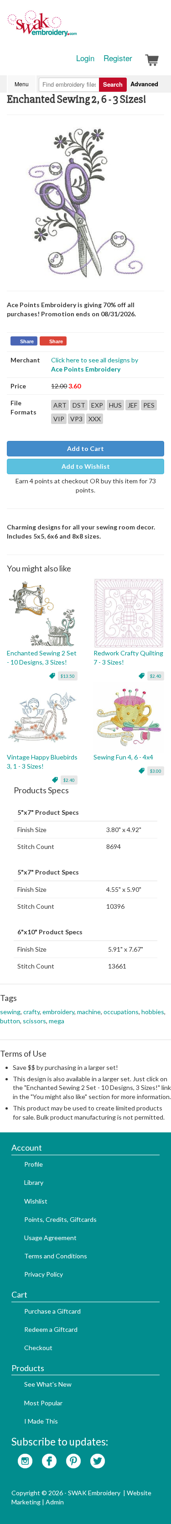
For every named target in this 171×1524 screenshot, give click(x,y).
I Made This (41, 1421)
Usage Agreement (50, 1237)
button (10, 1021)
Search (113, 84)
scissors (34, 1021)
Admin (55, 1502)
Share (27, 341)
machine (89, 1012)
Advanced (144, 83)
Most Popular (43, 1403)
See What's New (48, 1384)
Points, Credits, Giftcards (60, 1219)
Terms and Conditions (55, 1256)
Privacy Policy (43, 1274)
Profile (33, 1164)
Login (85, 57)
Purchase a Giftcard (52, 1311)
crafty (31, 1012)
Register (118, 57)
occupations (121, 1012)
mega (56, 1021)
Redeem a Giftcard (51, 1329)
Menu (22, 84)
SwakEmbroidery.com (75, 27)
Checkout (38, 1347)
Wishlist (35, 1201)
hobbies (152, 1012)
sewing (10, 1012)
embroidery (58, 1012)
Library (33, 1182)
